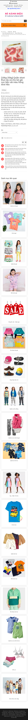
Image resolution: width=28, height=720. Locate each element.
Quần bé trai (23, 714)
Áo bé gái (24, 712)
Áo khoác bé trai (22, 713)
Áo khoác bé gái (12, 713)
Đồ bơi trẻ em (5, 711)
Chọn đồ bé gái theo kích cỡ (8, 33)
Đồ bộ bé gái (11, 711)
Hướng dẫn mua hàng (8, 5)
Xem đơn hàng (14, 717)
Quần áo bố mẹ (7, 716)
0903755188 (14, 1)
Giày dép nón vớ (5, 714)
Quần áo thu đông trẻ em (19, 716)
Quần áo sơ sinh (11, 712)
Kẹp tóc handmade (12, 714)
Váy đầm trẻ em (5, 713)
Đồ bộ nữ (12, 716)
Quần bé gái (18, 714)
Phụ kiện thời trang (18, 712)
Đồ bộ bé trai (16, 711)
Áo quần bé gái (4, 712)
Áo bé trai (17, 713)
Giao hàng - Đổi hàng (18, 5)
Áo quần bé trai (22, 711)
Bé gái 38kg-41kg (18, 33)
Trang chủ (10, 31)
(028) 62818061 (14, 3)
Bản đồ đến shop (9, 6)
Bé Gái (14, 31)
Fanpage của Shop (18, 6)
